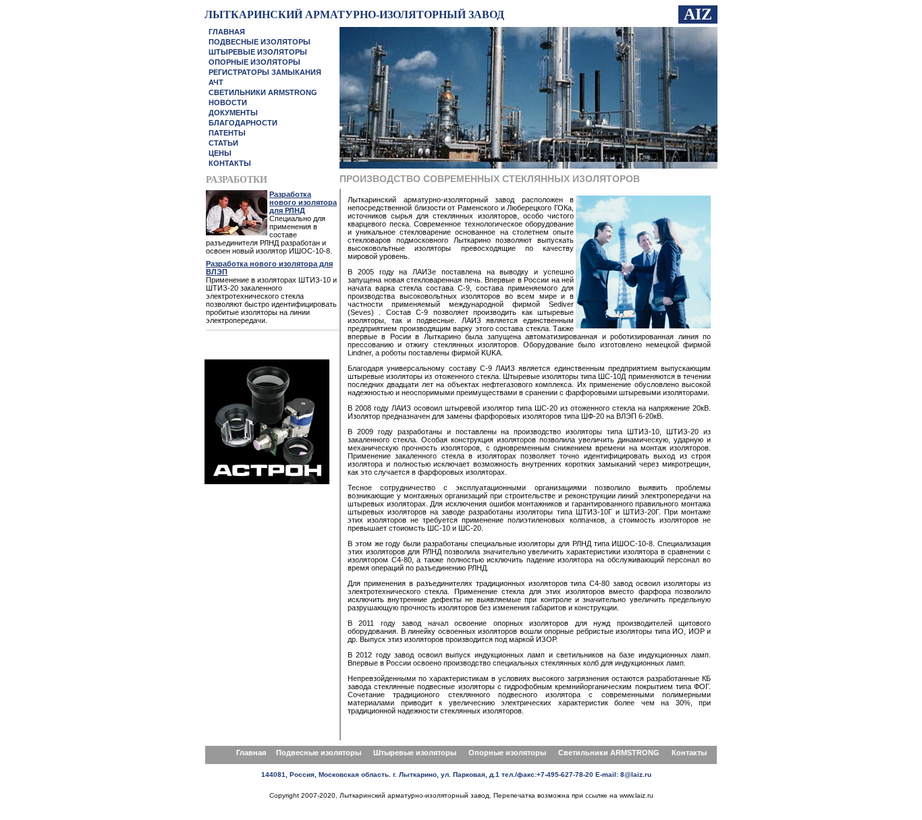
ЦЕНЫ (220, 153)
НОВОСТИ (228, 102)
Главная (251, 753)
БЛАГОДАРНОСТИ (243, 123)
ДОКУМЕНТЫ (233, 113)
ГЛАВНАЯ (227, 32)
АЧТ (216, 82)
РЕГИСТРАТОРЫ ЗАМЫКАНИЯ (265, 72)
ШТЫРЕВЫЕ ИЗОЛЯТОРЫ (258, 52)
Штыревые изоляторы (414, 753)
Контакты (689, 753)
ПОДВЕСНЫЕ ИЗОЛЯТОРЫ (259, 42)
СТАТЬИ (223, 143)
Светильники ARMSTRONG (609, 753)
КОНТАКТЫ (230, 163)
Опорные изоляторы (507, 753)
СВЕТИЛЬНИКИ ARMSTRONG (263, 92)
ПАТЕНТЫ (227, 133)
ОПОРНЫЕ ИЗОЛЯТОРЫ (254, 62)
